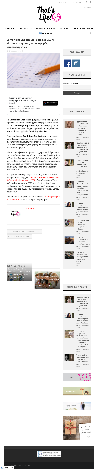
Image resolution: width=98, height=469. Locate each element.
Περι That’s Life (77, 2)
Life (20, 28)
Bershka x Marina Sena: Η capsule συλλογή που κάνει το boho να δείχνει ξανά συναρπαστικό (83, 188)
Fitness (28, 28)
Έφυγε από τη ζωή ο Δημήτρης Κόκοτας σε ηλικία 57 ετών (82, 358)
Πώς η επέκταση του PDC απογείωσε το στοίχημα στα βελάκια (82, 224)
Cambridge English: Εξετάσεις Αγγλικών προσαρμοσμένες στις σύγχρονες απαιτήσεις (47, 279)
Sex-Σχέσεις (39, 28)
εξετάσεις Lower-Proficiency (19, 236)
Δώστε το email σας (70, 83)
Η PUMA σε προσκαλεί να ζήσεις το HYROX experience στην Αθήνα (82, 256)
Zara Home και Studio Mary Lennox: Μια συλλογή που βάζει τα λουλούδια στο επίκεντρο (82, 166)
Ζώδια (90, 28)
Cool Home (64, 28)
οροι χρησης (63, 2)
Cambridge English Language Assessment (24, 231)
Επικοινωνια (86, 7)
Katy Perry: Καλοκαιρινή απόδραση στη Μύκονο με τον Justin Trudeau (82, 207)
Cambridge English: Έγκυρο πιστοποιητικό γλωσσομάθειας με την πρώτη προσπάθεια (19, 271)
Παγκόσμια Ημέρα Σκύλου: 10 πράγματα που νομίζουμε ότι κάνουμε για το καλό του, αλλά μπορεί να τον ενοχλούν (82, 339)
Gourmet (52, 28)
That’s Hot (11, 28)
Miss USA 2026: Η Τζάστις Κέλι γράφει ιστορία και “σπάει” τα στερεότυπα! (82, 147)
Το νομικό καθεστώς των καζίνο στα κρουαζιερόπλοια (83, 240)
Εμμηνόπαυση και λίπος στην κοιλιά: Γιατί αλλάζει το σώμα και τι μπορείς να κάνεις (82, 128)
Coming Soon (78, 28)
